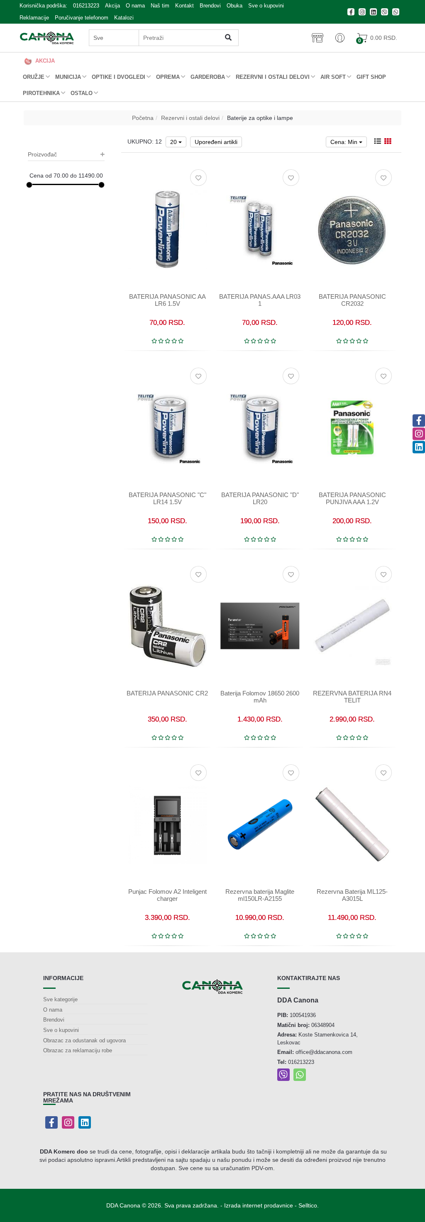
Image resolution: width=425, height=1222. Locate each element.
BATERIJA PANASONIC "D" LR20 (260, 498)
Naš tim (160, 5)
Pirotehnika (41, 93)
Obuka (234, 5)
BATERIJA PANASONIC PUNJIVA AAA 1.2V (352, 498)
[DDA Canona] (46, 38)
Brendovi (210, 5)
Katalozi (124, 18)
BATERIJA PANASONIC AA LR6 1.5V (167, 300)
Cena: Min (344, 142)
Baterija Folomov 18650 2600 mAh (259, 697)
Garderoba (208, 77)
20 (174, 142)
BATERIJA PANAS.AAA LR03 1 (259, 300)
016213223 (86, 5)
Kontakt (184, 5)
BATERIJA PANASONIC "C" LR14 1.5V (167, 498)
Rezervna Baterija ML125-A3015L (352, 895)
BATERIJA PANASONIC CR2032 (352, 300)
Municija (68, 77)
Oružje (33, 77)
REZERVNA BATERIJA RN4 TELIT (352, 697)
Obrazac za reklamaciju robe (77, 1050)
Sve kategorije (60, 999)
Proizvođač (42, 154)
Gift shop (371, 77)
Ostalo (82, 93)
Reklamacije (34, 18)
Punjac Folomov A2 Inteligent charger (167, 895)
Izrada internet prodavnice (258, 1205)
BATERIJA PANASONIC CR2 (167, 693)
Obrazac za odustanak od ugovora (84, 1040)
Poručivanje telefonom (81, 18)
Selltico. (308, 1205)
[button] (340, 37)
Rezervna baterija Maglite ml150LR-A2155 (259, 895)
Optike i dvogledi (118, 77)
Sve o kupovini (266, 5)
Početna (143, 118)
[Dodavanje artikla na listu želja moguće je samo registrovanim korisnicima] (198, 177)
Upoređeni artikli (216, 142)
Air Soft (333, 77)
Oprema (168, 77)
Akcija (112, 5)
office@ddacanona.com (324, 1052)
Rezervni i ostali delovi (273, 77)
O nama (135, 5)
